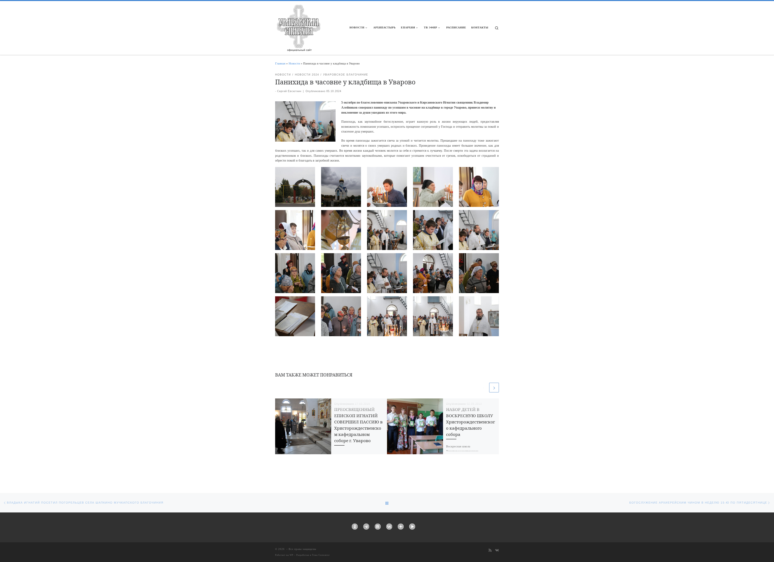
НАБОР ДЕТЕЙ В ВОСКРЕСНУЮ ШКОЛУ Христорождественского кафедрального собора (470, 421)
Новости (294, 63)
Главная (280, 63)
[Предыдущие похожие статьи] (483, 387)
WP (291, 555)
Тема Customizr (321, 555)
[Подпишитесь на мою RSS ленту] (490, 550)
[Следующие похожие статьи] (494, 387)
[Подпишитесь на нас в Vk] (497, 550)
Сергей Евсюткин (289, 91)
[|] (298, 26)
